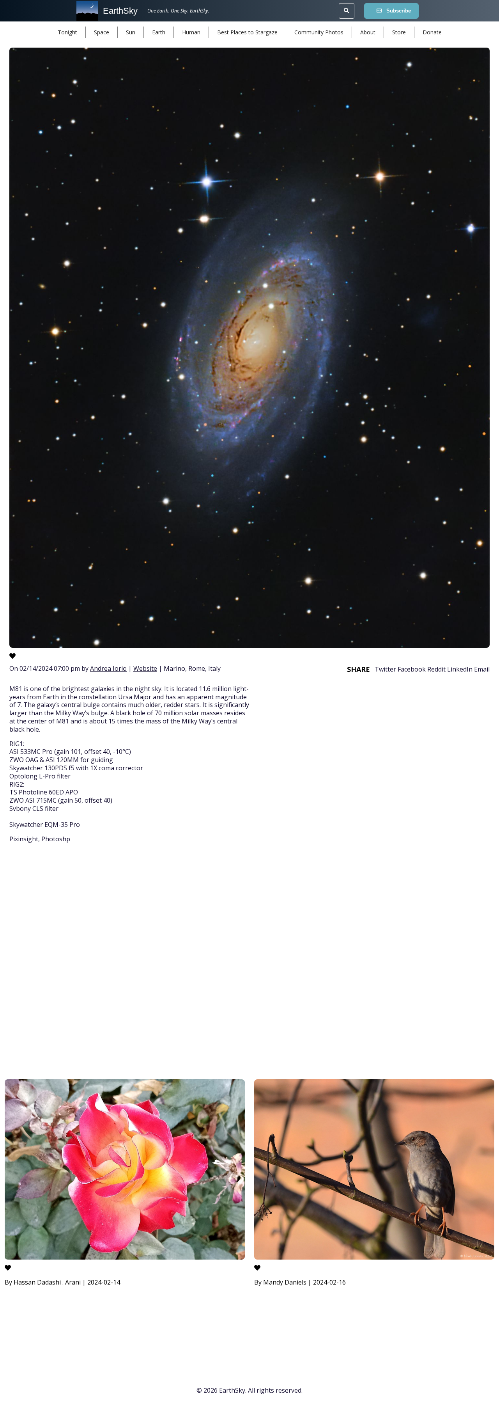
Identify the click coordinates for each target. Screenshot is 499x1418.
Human (191, 32)
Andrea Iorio (108, 668)
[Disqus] (249, 962)
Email (482, 669)
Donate (432, 32)
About (367, 32)
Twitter (385, 669)
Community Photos (318, 32)
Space (101, 32)
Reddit (436, 669)
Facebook (412, 669)
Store (399, 32)
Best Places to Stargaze (247, 32)
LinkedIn (459, 669)
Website (145, 668)
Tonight (67, 32)
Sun (130, 32)
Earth (158, 32)
